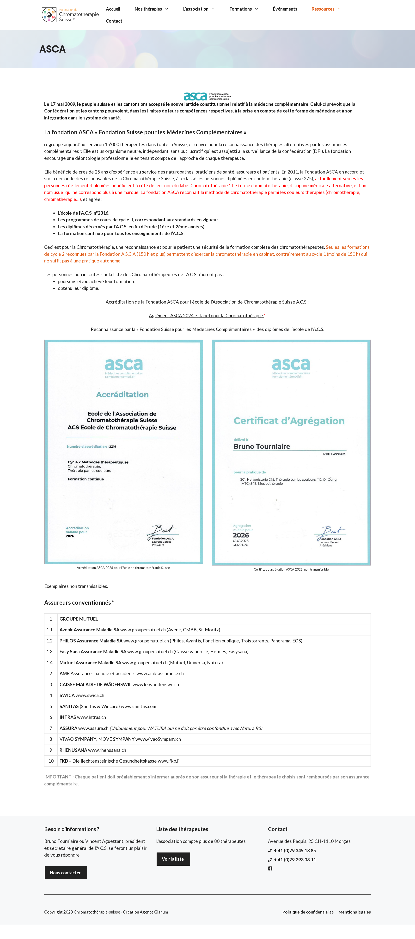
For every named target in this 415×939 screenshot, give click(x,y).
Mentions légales (355, 911)
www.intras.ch (91, 717)
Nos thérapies (148, 9)
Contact (114, 21)
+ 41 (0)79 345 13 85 (295, 850)
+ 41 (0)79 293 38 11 (295, 859)
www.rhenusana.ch (107, 750)
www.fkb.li (168, 761)
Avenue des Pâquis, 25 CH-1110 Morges (309, 841)
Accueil (113, 9)
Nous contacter (65, 872)
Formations (241, 9)
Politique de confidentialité (308, 911)
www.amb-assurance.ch (160, 673)
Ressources (323, 9)
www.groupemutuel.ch (143, 629)
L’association (195, 9)
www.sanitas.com (138, 706)
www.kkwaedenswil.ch (156, 684)
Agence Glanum (154, 911)
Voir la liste (173, 859)
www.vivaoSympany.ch (158, 739)
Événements (285, 9)
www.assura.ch (93, 728)
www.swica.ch (90, 695)
